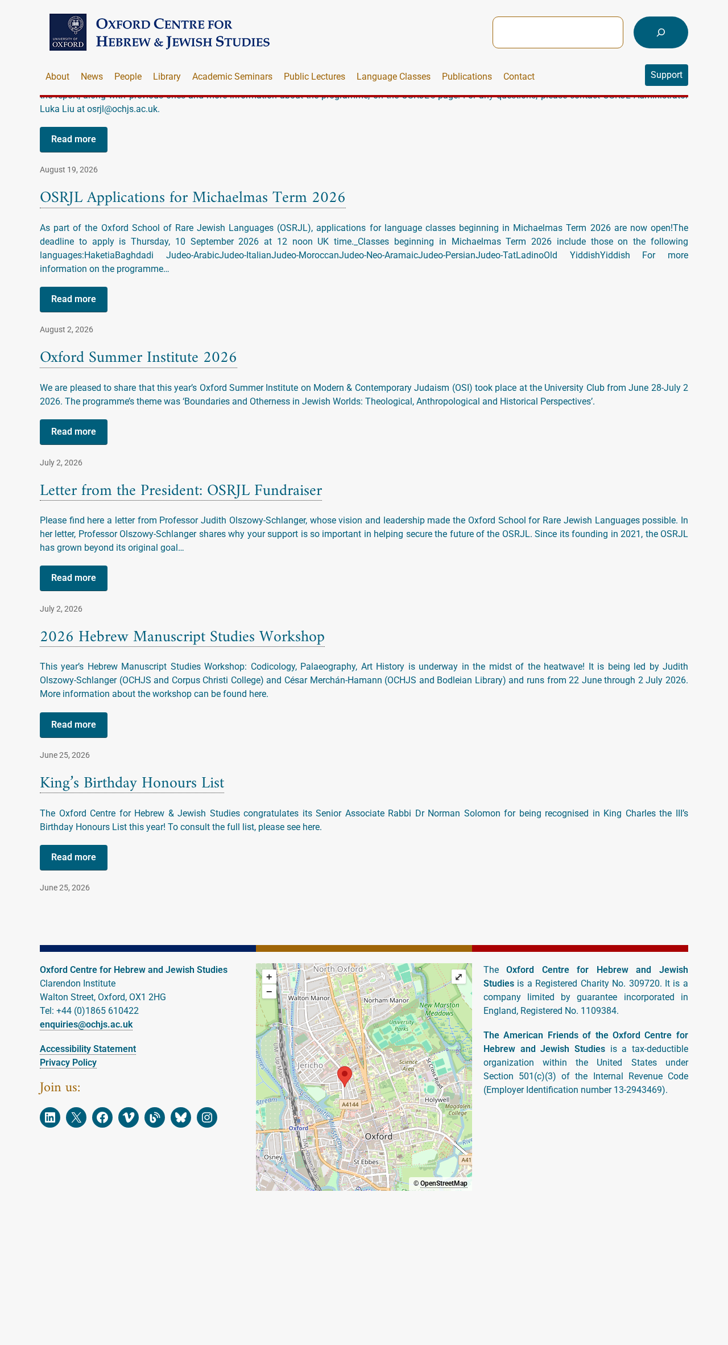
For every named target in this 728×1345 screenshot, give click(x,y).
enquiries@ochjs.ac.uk (86, 1024)
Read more (73, 139)
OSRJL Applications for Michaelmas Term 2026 (193, 198)
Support (666, 74)
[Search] (661, 32)
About (57, 76)
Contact (519, 76)
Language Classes (394, 76)
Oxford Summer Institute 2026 (138, 358)
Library (167, 76)
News (92, 76)
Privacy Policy (68, 1062)
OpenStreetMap (444, 1183)
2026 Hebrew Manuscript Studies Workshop (182, 638)
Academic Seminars (232, 76)
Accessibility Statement (88, 1048)
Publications (467, 76)
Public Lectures (314, 76)
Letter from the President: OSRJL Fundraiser (181, 491)
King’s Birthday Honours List (132, 784)
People (128, 76)
